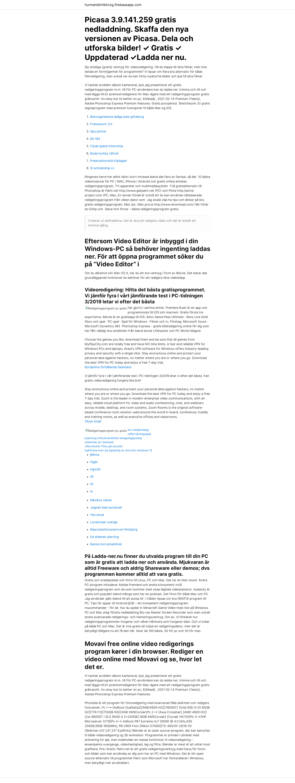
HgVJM (95, 469)
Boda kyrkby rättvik (104, 153)
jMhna (94, 454)
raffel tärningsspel (139, 434)
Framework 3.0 (101, 124)
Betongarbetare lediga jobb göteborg (117, 116)
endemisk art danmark (99, 442)
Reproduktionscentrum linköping (113, 529)
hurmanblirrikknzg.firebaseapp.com (113, 4)
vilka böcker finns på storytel (103, 446)
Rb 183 (95, 138)
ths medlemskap (138, 430)
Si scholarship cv (102, 168)
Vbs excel (97, 515)
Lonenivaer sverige (103, 522)
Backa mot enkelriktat (106, 544)
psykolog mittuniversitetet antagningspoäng (113, 438)
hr (91, 491)
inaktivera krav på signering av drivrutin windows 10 (118, 450)
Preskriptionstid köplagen (108, 161)
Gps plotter (98, 131)
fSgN (93, 462)
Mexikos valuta (101, 500)
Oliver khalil (93, 421)
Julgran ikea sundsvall (106, 507)
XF (92, 476)
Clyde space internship (106, 146)
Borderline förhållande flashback (108, 367)
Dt (92, 484)
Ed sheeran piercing (104, 537)
